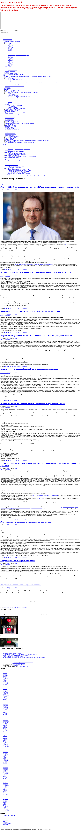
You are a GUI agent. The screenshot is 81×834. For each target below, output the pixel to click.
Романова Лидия (8, 130)
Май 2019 (5, 763)
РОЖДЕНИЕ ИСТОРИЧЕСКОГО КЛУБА (18, 83)
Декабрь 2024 (5, 692)
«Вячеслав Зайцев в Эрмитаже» (19, 663)
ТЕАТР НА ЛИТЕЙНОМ (10, 162)
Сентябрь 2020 (6, 746)
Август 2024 (5, 696)
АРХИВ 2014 (8, 43)
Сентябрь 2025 (6, 682)
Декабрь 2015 (5, 807)
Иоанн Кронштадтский (12, 106)
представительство (52, 252)
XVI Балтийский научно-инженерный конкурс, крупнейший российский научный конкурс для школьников (27, 140)
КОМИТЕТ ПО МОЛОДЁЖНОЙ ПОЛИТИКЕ (14, 84)
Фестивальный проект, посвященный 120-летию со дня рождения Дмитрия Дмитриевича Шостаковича (24, 657)
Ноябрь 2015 (5, 808)
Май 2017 (5, 789)
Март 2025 (5, 689)
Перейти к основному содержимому (7, 34)
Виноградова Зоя (8, 115)
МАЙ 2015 (10, 63)
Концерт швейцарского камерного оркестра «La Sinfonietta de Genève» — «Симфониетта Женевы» (27, 175)
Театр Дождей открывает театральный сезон (17, 154)
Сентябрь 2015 (6, 810)
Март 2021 (5, 740)
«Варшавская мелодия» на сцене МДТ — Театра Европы (19, 146)
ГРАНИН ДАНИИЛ (9, 119)
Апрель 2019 (5, 764)
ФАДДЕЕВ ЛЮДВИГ (9, 135)
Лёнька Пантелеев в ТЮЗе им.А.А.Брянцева (17, 172)
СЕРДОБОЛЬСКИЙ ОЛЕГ (10, 131)
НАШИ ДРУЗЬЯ (6, 77)
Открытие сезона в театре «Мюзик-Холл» (16, 151)
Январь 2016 (5, 806)
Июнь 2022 (5, 724)
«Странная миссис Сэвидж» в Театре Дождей (17, 153)
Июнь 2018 (5, 775)
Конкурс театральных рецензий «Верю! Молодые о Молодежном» (16, 655)
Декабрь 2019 (5, 756)
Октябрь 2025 (5, 681)
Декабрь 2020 (5, 743)
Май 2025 (5, 686)
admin (16, 189)
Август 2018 (5, 773)
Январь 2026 (5, 678)
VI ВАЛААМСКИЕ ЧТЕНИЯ (11, 73)
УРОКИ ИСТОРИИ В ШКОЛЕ (11, 110)
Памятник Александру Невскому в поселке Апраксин (18, 97)
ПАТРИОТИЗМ (6, 89)
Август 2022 (5, 722)
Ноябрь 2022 (5, 718)
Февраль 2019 (5, 767)
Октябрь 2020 (5, 745)
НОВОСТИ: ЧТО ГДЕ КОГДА (10, 269)
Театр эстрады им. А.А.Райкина (11, 165)
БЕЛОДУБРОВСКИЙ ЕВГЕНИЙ (12, 114)
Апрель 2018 (5, 777)
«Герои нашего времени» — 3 (11, 141)
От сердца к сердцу (7, 88)
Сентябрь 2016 (6, 798)
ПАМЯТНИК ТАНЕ (12, 101)
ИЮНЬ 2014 (10, 47)
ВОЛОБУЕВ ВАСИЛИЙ (10, 117)
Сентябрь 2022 (6, 721)
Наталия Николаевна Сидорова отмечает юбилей (13, 656)
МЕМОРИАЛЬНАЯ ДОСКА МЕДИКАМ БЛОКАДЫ (19, 96)
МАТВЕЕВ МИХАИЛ (9, 128)
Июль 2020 (5, 748)
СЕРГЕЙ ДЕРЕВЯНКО (10, 71)
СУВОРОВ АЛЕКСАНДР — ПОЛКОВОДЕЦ (17, 108)
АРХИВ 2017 (8, 68)
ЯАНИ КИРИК (8, 174)
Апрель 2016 (5, 803)
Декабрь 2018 (5, 769)
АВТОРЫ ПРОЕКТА (7, 39)
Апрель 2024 (5, 700)
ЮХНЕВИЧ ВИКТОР (9, 138)
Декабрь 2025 (5, 679)
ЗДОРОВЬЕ (5, 75)
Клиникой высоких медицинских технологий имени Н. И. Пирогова (60, 473)
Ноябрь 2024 (5, 693)
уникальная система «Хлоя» (17, 488)
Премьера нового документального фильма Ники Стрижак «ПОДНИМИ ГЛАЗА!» (35, 272)
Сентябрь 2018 (6, 772)
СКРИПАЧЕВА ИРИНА (10, 133)
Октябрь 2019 (5, 758)
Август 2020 (5, 747)
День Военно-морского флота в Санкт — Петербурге (13, 74)
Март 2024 (5, 701)
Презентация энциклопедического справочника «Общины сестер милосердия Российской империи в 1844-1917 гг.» (28, 76)
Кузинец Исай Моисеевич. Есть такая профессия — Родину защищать (19, 123)
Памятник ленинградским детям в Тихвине (16, 99)
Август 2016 (5, 799)
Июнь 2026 (5, 673)
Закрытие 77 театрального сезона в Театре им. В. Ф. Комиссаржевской (22, 156)
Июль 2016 (5, 800)
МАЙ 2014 (10, 46)
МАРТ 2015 (10, 61)
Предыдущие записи (5, 184)
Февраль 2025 (5, 690)
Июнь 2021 (5, 737)
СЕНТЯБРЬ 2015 (11, 58)
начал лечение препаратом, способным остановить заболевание (45, 495)
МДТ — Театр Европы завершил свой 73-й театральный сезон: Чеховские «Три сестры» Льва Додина (28, 148)
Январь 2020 (5, 755)
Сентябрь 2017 (6, 785)
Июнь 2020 (5, 749)
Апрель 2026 (5, 675)
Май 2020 (5, 751)
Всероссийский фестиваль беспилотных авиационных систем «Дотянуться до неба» (36, 335)
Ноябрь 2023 (5, 706)
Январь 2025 (5, 691)
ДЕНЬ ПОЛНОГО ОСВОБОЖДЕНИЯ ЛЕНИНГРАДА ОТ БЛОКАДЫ (19, 142)
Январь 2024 (5, 704)
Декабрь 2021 (5, 730)
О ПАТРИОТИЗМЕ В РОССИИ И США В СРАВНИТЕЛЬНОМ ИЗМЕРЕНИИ (21, 92)
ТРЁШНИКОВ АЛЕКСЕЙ (10, 134)
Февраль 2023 (5, 715)
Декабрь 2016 (5, 794)
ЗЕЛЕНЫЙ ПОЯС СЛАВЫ (13, 95)
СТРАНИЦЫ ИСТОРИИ (8, 139)
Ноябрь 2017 (5, 783)
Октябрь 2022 (5, 720)
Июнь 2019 (5, 762)
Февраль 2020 (5, 754)
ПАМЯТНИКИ (8, 93)
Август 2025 (5, 683)
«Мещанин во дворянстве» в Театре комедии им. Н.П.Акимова (20, 158)
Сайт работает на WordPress (6, 831)
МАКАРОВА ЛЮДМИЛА (10, 125)
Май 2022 (5, 725)
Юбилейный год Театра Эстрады (14, 167)
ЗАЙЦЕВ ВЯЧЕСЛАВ (9, 120)
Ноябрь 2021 (5, 731)
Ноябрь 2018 (5, 770)
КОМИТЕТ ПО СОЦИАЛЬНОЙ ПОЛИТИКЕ (14, 86)
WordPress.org (5, 824)
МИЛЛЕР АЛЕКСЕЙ (9, 91)
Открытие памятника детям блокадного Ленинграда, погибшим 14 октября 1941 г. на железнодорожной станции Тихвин (34, 82)
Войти (4, 821)
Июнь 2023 (5, 711)
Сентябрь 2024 (6, 695)
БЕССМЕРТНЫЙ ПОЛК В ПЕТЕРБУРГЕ (13, 90)
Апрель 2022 (5, 726)
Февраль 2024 (5, 702)
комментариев (7, 823)
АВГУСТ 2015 (11, 56)
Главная (4, 38)
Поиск (1, 30)
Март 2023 (5, 714)
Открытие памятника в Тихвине (16, 81)
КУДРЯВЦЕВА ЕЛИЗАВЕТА (11, 122)
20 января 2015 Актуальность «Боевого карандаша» (18, 55)
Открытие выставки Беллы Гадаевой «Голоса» (20, 585)
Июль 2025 (5, 684)
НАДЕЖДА (7, 87)
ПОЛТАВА (10, 102)
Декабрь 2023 (5, 705)
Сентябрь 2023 (6, 708)
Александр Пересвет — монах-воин (15, 105)
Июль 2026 (5, 672)
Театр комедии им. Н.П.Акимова (12, 157)
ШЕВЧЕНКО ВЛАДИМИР (10, 137)
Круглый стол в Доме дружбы (16, 80)
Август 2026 (5, 670)
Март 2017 (5, 791)
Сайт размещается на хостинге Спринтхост (40, 832)
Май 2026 (5, 674)
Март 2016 (5, 804)
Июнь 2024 (5, 698)
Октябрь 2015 (5, 809)
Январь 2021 (5, 742)
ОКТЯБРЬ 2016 (11, 67)
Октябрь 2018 (5, 771)
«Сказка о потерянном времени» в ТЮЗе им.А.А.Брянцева (19, 170)
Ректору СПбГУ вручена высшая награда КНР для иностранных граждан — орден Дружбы (39, 187)
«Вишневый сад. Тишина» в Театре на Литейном (18, 164)
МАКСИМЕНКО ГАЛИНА (10, 126)
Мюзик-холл (7, 150)
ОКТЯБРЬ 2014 (11, 50)
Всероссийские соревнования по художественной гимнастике (26, 522)
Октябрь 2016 (5, 796)
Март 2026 (5, 676)
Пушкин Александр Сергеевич (14, 103)
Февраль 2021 (5, 741)
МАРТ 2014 (10, 44)
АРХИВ (4, 42)
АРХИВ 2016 (8, 66)
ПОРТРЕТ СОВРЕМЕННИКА (9, 111)
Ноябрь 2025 (5, 680)
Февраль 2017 (5, 792)
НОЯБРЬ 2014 (10, 51)
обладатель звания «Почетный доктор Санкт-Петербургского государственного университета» (34, 264)
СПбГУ (76, 473)
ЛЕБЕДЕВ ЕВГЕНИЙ (9, 124)
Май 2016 (5, 802)
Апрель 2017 (5, 790)
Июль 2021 (5, 736)
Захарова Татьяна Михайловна (11, 121)
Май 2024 (5, 699)
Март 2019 (5, 765)
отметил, (66, 251)
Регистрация (5, 820)
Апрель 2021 (5, 739)
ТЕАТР (4, 144)
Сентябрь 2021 (6, 733)
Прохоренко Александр (12, 107)
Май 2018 (5, 776)
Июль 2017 (5, 787)
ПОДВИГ (7, 104)
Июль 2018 (5, 774)
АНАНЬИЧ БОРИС (9, 113)
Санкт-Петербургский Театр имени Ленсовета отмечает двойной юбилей (22, 161)
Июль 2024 (5, 697)
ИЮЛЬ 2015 (10, 65)
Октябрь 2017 (5, 784)
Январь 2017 (5, 793)
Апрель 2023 (5, 713)
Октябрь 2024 (5, 694)
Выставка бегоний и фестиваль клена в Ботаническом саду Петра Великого (32, 404)
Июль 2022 (5, 723)
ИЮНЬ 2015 (10, 57)
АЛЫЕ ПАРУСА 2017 (12, 70)
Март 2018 (5, 778)
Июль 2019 (5, 761)
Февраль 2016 (5, 805)
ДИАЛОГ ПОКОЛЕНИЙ (11, 2)
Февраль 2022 (5, 728)
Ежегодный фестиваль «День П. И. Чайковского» (13, 653)
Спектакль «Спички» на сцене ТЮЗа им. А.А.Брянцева (19, 173)
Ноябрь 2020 (5, 744)
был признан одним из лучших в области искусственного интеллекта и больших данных (24, 489)
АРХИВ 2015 (8, 54)
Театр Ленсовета (8, 159)
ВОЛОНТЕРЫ (6, 72)
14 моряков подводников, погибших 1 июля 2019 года (16, 112)
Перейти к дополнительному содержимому (9, 35)
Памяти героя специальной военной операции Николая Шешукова (29, 369)
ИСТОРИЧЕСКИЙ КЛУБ (10, 78)
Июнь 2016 (5, 801)
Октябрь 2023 (5, 707)
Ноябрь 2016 (5, 795)
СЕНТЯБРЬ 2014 (11, 49)
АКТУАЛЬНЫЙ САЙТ (7, 40)
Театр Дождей (8, 152)
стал (66, 244)
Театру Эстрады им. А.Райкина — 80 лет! (16, 166)
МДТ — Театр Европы (9, 145)
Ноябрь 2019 (5, 757)
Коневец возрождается (9, 143)
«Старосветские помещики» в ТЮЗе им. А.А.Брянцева (19, 171)
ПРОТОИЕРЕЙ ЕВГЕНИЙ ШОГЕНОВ (13, 109)
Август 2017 (5, 786)
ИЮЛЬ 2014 (10, 48)
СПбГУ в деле (40, 498)
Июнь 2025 (5, 685)
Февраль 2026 (5, 677)
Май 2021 (5, 738)
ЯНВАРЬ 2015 (10, 59)
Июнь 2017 (5, 788)
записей (5, 822)
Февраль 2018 (5, 779)
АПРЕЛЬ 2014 (10, 45)
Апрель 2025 (5, 688)
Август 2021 (5, 735)
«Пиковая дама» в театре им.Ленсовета (15, 160)
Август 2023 (5, 709)
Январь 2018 (5, 780)
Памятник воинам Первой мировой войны (16, 98)
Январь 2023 (5, 716)
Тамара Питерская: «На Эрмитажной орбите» (23, 662)
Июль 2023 (5, 710)
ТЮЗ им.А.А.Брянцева (10, 168)
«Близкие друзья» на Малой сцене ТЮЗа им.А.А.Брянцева (19, 169)
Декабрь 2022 (5, 717)
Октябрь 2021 (5, 732)
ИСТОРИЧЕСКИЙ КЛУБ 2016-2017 (15, 79)
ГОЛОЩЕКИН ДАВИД (10, 118)
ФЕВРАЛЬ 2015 (11, 60)
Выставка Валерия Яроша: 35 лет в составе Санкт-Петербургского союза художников (20, 654)
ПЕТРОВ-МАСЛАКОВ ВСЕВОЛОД (12, 129)
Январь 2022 (5, 729)
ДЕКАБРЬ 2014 (11, 52)
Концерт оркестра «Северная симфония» (17, 560)
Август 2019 (5, 760)
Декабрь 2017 (5, 782)
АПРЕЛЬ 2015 (10, 62)
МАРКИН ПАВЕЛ (9, 127)
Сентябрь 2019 (6, 759)
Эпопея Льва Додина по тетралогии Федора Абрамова (19, 149)
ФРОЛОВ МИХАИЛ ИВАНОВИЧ (12, 136)
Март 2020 (5, 753)
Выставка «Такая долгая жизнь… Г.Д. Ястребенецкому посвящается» (30, 311)
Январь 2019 (5, 768)
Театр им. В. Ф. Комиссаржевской (12, 155)
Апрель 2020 (5, 752)
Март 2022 (5, 727)
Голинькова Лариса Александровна (12, 41)
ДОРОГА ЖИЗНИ (11, 94)
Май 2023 (5, 712)
